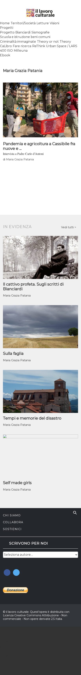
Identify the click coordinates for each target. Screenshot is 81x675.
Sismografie (40, 32)
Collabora (13, 522)
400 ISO (6, 50)
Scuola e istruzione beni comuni (25, 37)
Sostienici (12, 529)
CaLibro (6, 46)
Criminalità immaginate (18, 41)
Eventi (7, 656)
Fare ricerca (22, 46)
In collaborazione (19, 640)
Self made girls (17, 482)
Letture (43, 23)
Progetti (6, 28)
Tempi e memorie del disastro (32, 418)
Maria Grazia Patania (20, 159)
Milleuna (21, 50)
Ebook (5, 55)
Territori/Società (23, 23)
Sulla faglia (13, 353)
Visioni (54, 23)
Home (5, 23)
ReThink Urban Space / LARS (54, 46)
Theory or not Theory (54, 41)
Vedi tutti (68, 227)
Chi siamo (12, 515)
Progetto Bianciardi (15, 32)
